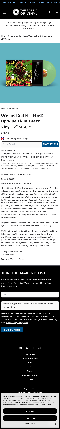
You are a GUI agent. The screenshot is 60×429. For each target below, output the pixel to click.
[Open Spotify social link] (39, 348)
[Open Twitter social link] (27, 348)
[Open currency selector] (52, 12)
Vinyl (30, 362)
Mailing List (30, 354)
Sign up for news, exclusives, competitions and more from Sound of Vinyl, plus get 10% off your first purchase (27, 157)
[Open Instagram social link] (33, 348)
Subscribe (12, 329)
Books (30, 371)
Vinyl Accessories (30, 375)
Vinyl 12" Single (17, 259)
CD (30, 366)
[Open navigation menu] (4, 12)
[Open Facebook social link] (21, 348)
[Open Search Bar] (48, 12)
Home (4, 36)
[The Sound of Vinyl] (25, 12)
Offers (30, 379)
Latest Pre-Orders (30, 358)
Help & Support (30, 389)
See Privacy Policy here (45, 168)
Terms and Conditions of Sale (30, 392)
